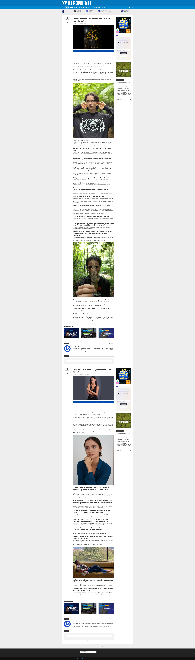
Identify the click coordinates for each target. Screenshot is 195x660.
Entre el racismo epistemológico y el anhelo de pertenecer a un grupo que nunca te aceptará (69, 11)
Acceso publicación (66, 654)
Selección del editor (86, 333)
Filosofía (89, 7)
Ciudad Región (85, 330)
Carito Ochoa (67, 19)
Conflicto (104, 7)
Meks (73, 658)
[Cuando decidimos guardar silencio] (87, 11)
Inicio (63, 7)
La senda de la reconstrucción (79, 11)
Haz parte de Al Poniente (67, 651)
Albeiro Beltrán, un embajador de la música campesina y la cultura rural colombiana (97, 646)
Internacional (94, 7)
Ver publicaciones (110, 343)
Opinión (67, 7)
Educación (85, 7)
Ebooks (64, 652)
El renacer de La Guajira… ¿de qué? (104, 11)
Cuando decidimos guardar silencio (93, 11)
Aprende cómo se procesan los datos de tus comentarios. (91, 364)
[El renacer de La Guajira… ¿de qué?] (99, 11)
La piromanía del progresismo (126, 11)
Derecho (75, 7)
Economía (80, 7)
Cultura (71, 7)
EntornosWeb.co (81, 658)
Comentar (67, 24)
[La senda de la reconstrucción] (75, 11)
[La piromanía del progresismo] (122, 11)
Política (99, 7)
